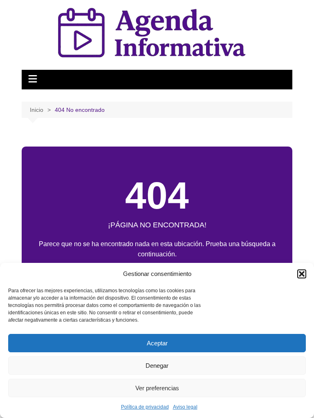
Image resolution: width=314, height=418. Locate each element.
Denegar (157, 365)
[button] (302, 274)
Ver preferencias (157, 388)
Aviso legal (185, 407)
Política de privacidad (145, 407)
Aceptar (157, 343)
